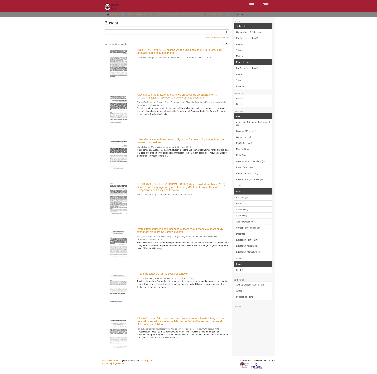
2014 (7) (240, 269)
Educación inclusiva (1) (247, 245)
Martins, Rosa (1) (244, 149)
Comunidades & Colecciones (249, 31)
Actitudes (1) (242, 209)
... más (239, 185)
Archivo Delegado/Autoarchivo (250, 284)
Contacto (106, 363)
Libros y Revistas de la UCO (141, 14)
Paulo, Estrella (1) (244, 167)
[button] (253, 3)
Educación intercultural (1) (248, 251)
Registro (240, 104)
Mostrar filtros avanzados (217, 37)
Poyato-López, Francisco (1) (249, 179)
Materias (240, 56)
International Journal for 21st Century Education (180, 14)
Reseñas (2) (242, 197)
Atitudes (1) (241, 215)
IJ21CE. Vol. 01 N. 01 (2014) (220, 14)
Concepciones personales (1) (250, 227)
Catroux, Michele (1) (245, 137)
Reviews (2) (241, 203)
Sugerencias (118, 363)
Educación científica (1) (247, 239)
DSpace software (110, 360)
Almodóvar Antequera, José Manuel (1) (253, 123)
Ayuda (239, 290)
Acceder (240, 98)
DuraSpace (146, 360)
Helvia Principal (117, 14)
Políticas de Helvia (244, 296)
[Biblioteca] (245, 365)
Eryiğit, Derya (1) (244, 143)
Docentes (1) (242, 233)
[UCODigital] (257, 365)
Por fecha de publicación (247, 38)
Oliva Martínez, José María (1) (250, 161)
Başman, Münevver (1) (247, 131)
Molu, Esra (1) (242, 155)
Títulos (239, 50)
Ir (227, 31)
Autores (239, 44)
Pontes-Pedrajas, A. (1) (247, 173)
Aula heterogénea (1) (246, 221)
